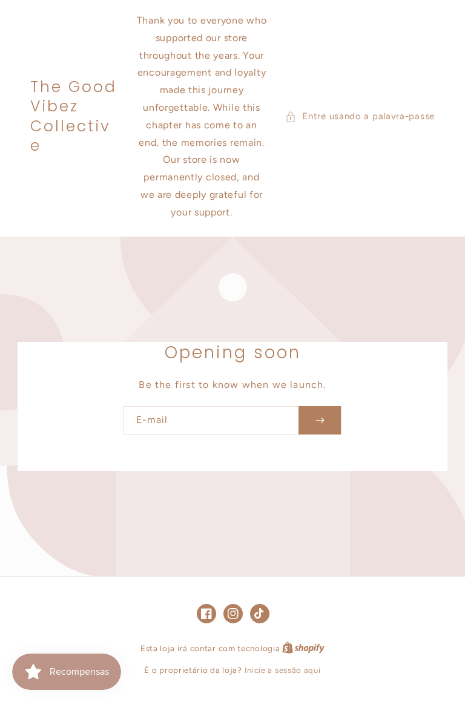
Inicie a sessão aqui (283, 670)
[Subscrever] (319, 420)
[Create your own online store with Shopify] (303, 648)
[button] (360, 116)
